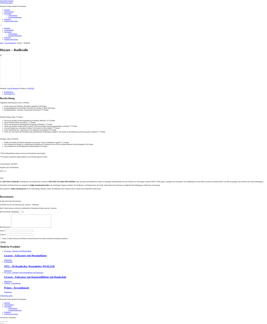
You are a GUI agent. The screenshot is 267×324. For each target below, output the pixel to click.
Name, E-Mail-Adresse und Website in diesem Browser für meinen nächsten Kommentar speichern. (35, 238)
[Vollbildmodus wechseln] (3, 321)
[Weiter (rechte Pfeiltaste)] (3, 323)
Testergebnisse (9, 12)
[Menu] (1, 25)
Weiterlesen (8, 260)
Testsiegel (7, 19)
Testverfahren (12, 15)
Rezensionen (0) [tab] (9, 94)
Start (1, 43)
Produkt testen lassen (11, 21)
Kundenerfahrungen (15, 17)
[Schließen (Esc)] (7, 321)
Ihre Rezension (5, 227)
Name (2, 231)
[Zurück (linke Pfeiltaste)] (1, 323)
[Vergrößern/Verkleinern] (1, 321)
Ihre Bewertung (6, 212)
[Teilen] (5, 321)
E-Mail (3, 234)
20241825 (31, 88)
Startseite (7, 10)
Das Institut (8, 13)
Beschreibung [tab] (8, 92)
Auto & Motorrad (10, 43)
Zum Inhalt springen (6, 1)
